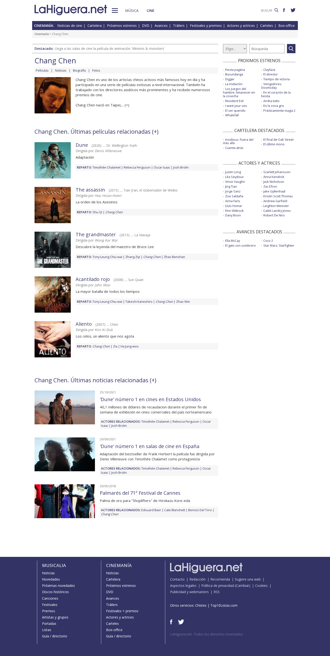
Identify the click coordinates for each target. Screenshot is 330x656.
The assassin (90, 189)
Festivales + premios (122, 611)
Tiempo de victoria (276, 79)
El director (270, 74)
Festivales (49, 604)
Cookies (261, 585)
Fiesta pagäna (235, 69)
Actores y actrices (241, 25)
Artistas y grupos (55, 617)
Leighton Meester (276, 206)
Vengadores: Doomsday (271, 86)
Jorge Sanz (233, 191)
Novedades (51, 579)
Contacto (177, 579)
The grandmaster (96, 234)
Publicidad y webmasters (189, 592)
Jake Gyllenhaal (274, 191)
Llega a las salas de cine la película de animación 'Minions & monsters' (110, 48)
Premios (48, 611)
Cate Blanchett (174, 510)
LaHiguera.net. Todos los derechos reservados (206, 634)
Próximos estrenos (122, 25)
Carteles (266, 25)
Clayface (269, 69)
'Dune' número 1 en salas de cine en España (149, 446)
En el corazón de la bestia (276, 94)
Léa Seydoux (234, 177)
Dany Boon (233, 215)
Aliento (84, 324)
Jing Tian (231, 186)
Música (131, 10)
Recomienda (220, 579)
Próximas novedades (58, 585)
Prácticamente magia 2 (279, 110)
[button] (115, 10)
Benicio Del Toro (200, 510)
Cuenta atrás (234, 148)
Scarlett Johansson (276, 172)
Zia (115, 346)
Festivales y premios (206, 25)
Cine (150, 10)
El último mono (274, 144)
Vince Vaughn (235, 181)
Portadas (49, 623)
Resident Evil (234, 101)
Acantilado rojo (93, 279)
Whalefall (232, 115)
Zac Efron (270, 186)
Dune (82, 145)
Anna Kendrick (273, 177)
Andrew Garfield (275, 201)
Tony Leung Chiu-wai (107, 257)
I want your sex (236, 105)
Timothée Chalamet (107, 167)
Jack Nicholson (273, 181)
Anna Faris (232, 201)
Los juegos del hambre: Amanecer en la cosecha (239, 92)
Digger (230, 79)
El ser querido (235, 110)
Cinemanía (42, 34)
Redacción (197, 579)
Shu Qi (97, 212)
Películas (42, 70)
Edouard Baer (151, 510)
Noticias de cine (69, 25)
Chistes (201, 605)
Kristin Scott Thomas (278, 196)
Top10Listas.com (223, 605)
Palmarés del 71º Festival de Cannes (140, 493)
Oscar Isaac (162, 167)
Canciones (50, 598)
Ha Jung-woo (130, 346)
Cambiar (242, 585)
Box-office (286, 25)
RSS (217, 592)
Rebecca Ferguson (137, 167)
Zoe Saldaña (234, 196)
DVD (145, 25)
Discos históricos (55, 592)
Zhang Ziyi (132, 257)
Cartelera (94, 25)
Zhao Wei (183, 301)
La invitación (234, 84)
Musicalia (54, 565)
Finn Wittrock (234, 210)
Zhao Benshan (174, 257)
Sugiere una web (248, 579)
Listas (46, 629)
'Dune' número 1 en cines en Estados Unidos (150, 399)
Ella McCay (232, 240)
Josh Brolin (181, 167)
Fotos (96, 70)
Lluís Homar (233, 206)
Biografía (79, 70)
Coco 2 (268, 240)
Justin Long (233, 172)
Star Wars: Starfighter (278, 245)
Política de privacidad (217, 585)
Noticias (60, 70)
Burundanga (234, 74)
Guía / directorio (54, 636)
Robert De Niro (274, 215)
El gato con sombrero (240, 245)
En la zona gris (273, 105)
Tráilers (179, 25)
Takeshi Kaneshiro (138, 301)
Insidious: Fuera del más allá (238, 141)
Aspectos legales (183, 585)
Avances (161, 25)
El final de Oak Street (278, 139)
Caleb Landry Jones (277, 210)
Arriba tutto (271, 101)
